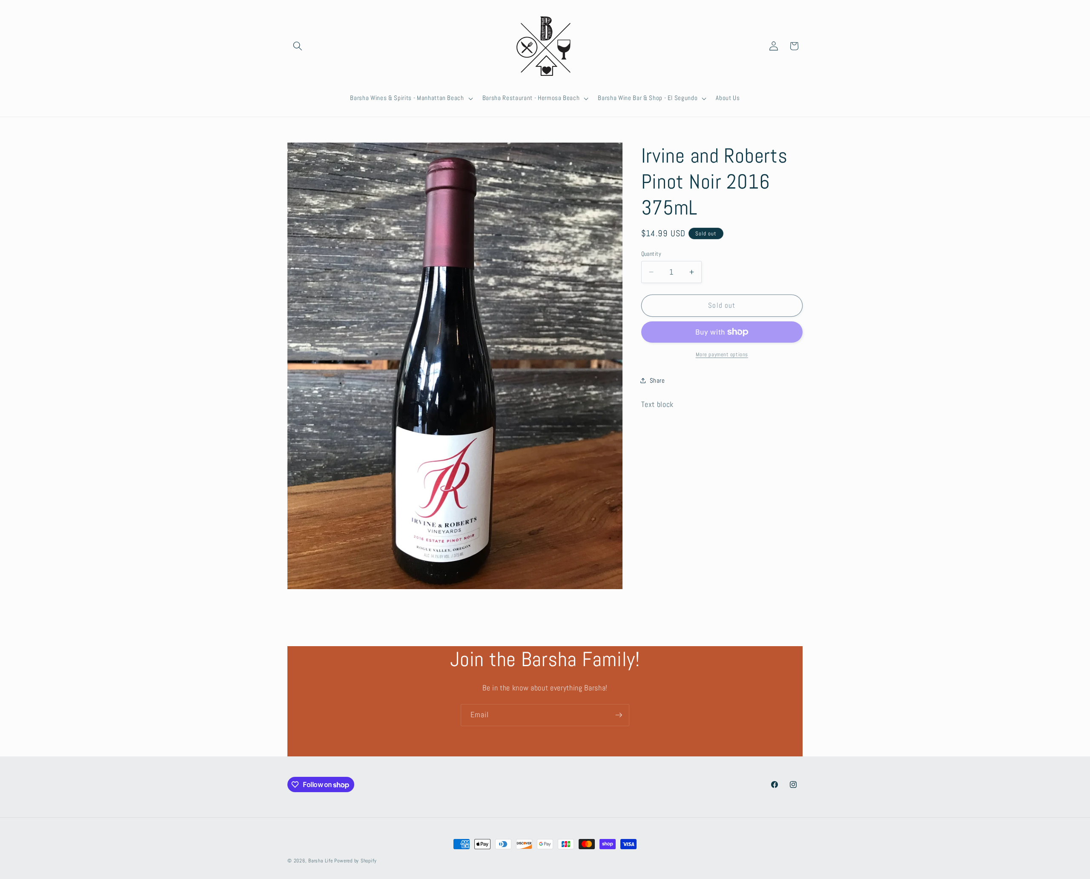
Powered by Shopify (355, 860)
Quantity (651, 254)
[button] (297, 46)
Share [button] (657, 380)
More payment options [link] (722, 354)
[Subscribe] (618, 715)
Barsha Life (320, 860)
